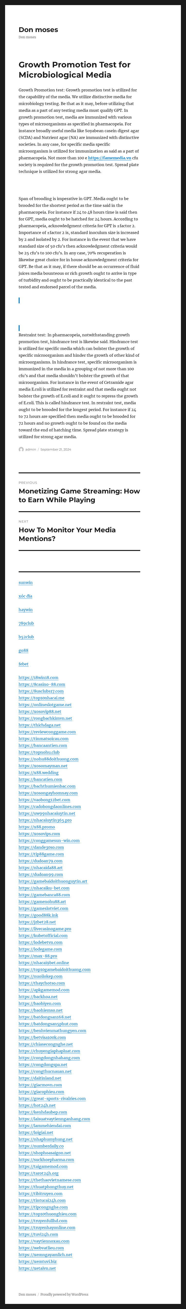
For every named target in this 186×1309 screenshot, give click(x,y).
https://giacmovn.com (40, 1085)
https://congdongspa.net (43, 1064)
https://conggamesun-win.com (49, 840)
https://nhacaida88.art (41, 867)
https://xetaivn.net (37, 1268)
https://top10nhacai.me (41, 697)
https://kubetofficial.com (43, 935)
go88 (23, 650)
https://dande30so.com (41, 847)
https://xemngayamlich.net (45, 1254)
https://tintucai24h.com (42, 1200)
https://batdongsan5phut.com (48, 1023)
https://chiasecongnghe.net (46, 1044)
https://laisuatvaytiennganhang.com (54, 1118)
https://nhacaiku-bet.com (44, 888)
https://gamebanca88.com (44, 894)
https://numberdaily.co (41, 1146)
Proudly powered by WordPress (64, 1295)
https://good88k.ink (38, 915)
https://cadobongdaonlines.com (50, 806)
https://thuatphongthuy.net (46, 1186)
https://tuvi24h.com (38, 1234)
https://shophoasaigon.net (45, 1152)
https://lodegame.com (40, 949)
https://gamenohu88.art (42, 901)
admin (30, 449)
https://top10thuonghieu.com (48, 1214)
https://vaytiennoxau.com (44, 1241)
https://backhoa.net (38, 996)
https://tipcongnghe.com (43, 1207)
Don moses (38, 29)
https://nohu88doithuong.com (48, 759)
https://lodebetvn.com (40, 942)
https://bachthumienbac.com (47, 786)
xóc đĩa (25, 596)
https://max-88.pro (38, 955)
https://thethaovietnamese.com (50, 1180)
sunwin (26, 582)
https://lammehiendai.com (45, 1125)
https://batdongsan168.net (45, 1017)
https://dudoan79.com (40, 860)
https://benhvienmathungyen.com (52, 1030)
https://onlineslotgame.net (45, 704)
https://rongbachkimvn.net (45, 718)
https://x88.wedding (39, 772)
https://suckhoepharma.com (46, 1159)
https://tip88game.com (41, 854)
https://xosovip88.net (40, 711)
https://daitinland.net (40, 1078)
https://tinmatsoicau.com (44, 738)
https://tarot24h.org (39, 1173)
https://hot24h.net (37, 1105)
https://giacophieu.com (41, 1091)
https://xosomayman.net (43, 765)
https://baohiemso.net (41, 1010)
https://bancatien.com (40, 779)
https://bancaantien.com (43, 745)
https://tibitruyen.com (40, 1193)
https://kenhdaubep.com (43, 1112)
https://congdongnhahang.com (49, 1057)
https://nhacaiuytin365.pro (45, 820)
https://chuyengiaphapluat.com (49, 1051)
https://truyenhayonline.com (47, 1227)
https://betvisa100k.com (42, 1037)
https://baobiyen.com (40, 1003)
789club (26, 623)
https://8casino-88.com (42, 684)
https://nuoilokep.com (40, 976)
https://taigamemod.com (43, 1166)
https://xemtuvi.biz (38, 1261)
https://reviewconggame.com (47, 731)
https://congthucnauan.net (45, 1071)
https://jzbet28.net (37, 922)
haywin (26, 609)
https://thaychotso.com (42, 983)
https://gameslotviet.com (43, 908)
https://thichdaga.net (40, 725)
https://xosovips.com (39, 833)
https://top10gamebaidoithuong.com (55, 969)
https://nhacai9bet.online (44, 962)
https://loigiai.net (36, 1132)
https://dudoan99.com (41, 874)
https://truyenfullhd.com (43, 1220)
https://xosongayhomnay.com (48, 793)
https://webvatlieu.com (41, 1247)
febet (24, 664)
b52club (26, 636)
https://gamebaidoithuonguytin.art (53, 881)
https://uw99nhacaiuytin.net (47, 813)
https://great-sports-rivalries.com (52, 1098)
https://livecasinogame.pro (45, 928)
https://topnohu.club (39, 752)
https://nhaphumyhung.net (46, 1139)
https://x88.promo (37, 826)
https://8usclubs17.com (41, 691)
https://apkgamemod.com (44, 989)
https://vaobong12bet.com (44, 799)
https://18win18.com (38, 677)
